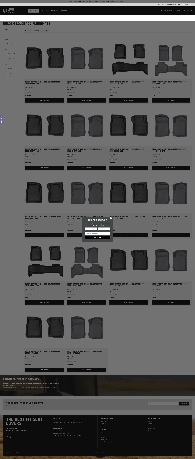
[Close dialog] (111, 218)
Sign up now (97, 237)
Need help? (186, 4)
